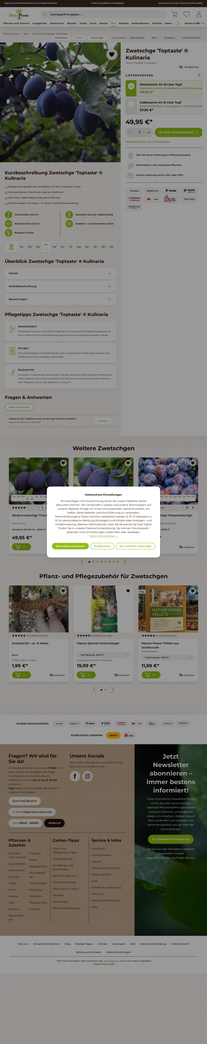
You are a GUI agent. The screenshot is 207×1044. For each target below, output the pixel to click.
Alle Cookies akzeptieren (70, 546)
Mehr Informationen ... (103, 536)
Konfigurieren (102, 546)
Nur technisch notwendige (135, 546)
